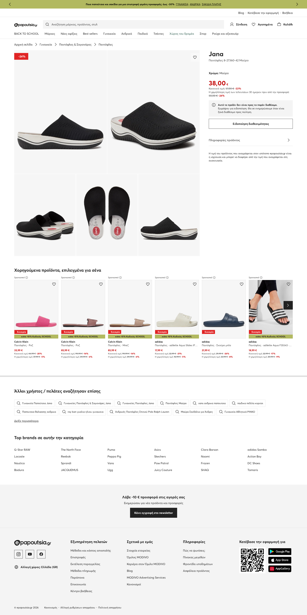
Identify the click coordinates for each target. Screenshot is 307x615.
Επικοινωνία (93, 584)
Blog (243, 13)
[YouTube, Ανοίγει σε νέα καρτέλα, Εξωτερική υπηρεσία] (30, 554)
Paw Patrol (161, 463)
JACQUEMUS (69, 470)
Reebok (66, 456)
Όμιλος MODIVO (153, 557)
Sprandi (66, 463)
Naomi (205, 456)
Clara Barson (209, 449)
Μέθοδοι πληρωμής (97, 571)
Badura (19, 470)
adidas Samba (257, 449)
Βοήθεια (287, 13)
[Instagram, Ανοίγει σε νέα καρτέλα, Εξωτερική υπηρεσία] (18, 554)
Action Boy (254, 456)
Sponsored (19, 277)
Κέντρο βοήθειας (96, 591)
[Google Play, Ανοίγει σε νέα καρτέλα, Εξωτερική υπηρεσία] (279, 551)
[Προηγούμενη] (10, 4)
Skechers (160, 456)
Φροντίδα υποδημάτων (209, 564)
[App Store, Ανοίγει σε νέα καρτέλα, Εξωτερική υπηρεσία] (279, 560)
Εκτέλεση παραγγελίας (97, 564)
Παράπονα (92, 577)
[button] (60, 112)
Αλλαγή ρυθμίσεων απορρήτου (77, 607)
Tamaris (252, 470)
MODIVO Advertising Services (153, 577)
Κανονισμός (50, 607)
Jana (216, 54)
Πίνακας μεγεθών (209, 557)
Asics (157, 449)
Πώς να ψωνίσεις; (209, 550)
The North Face (71, 449)
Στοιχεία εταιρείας (153, 550)
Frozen (205, 463)
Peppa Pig (114, 456)
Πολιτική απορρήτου (109, 607)
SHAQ (205, 470)
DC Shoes (253, 463)
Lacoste (19, 456)
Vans (110, 463)
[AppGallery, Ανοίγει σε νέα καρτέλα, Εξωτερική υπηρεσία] (279, 568)
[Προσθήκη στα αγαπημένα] (195, 57)
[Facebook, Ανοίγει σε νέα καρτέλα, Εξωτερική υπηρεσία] (41, 554)
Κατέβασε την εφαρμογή (265, 13)
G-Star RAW (22, 449)
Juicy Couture (163, 470)
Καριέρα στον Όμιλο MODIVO (153, 564)
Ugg (110, 470)
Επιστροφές (93, 557)
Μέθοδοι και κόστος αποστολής (97, 550)
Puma (111, 449)
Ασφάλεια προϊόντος (209, 571)
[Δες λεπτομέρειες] (288, 140)
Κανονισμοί (149, 584)
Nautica (19, 463)
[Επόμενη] (297, 4)
